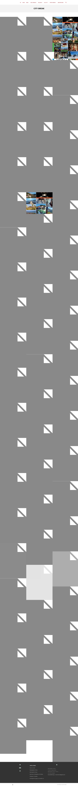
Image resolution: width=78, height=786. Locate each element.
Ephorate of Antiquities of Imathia (36, 774)
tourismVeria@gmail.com (60, 774)
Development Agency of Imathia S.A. (37, 778)
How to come (32, 767)
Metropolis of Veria (33, 772)
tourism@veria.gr (51, 774)
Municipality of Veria (33, 770)
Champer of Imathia (33, 776)
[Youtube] (12, 784)
